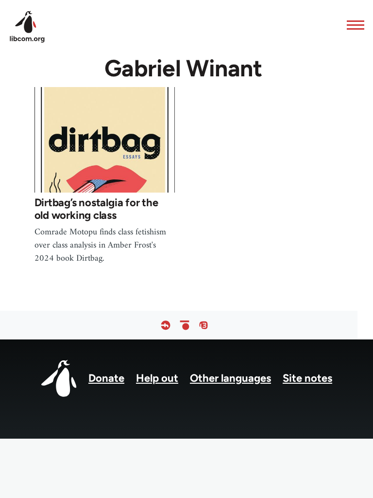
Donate (106, 378)
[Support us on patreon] (184, 325)
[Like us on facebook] (165, 325)
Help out (157, 378)
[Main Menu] (352, 25)
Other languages (230, 378)
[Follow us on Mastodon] (203, 325)
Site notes (307, 378)
